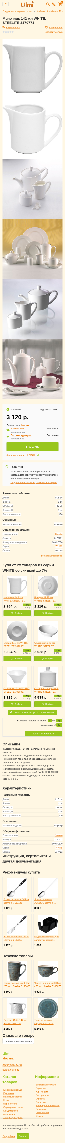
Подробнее (8, 1136)
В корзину (32, 446)
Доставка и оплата (46, 1084)
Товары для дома (12, 1117)
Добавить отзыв (54, 31)
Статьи (39, 1115)
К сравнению (13, 27)
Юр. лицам (42, 1091)
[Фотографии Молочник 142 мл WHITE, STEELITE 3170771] (32, 69)
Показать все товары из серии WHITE (34, 712)
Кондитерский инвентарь (10, 1112)
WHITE (59, 546)
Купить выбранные (43, 733)
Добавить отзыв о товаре (18, 1041)
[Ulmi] (27, 4)
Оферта (40, 1098)
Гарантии (41, 1088)
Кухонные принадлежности (12, 1094)
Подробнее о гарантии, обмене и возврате (33, 482)
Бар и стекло (10, 1103)
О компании (42, 1112)
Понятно (23, 1136)
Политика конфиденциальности (48, 1103)
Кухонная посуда (12, 1089)
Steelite (58, 533)
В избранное (55, 27)
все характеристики (51, 555)
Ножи (6, 1100)
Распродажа (42, 1095)
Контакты (41, 1108)
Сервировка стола (13, 1107)
